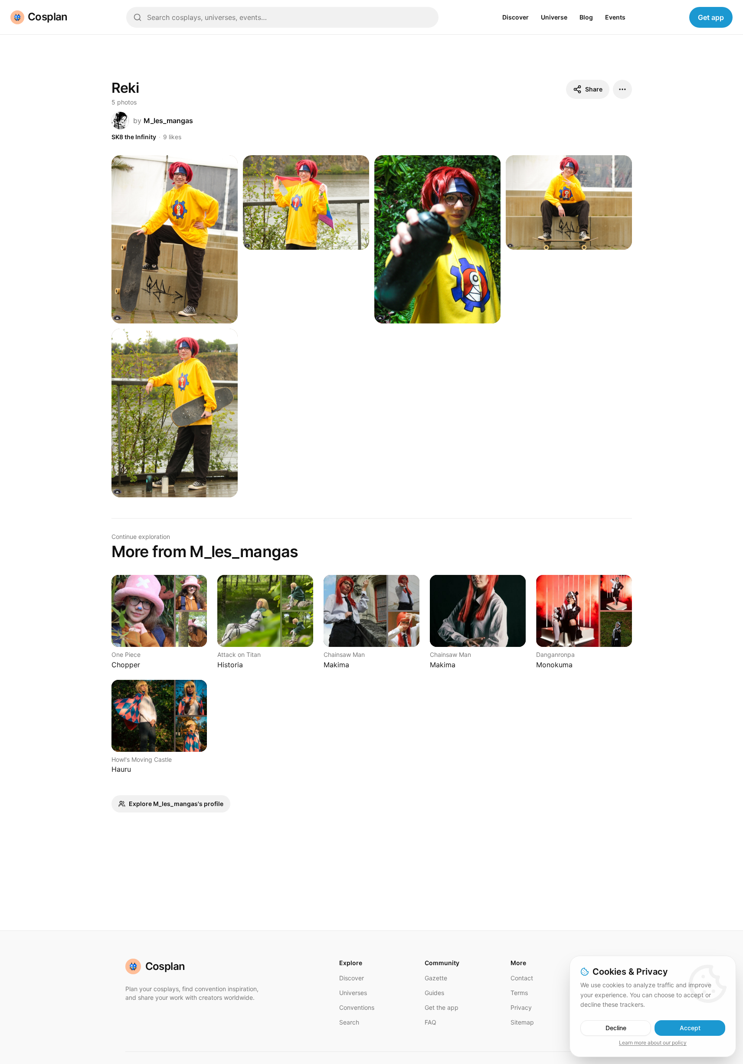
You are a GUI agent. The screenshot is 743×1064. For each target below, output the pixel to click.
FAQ (430, 1022)
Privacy (521, 1007)
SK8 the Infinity (133, 136)
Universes (353, 992)
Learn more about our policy (653, 1042)
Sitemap (522, 1022)
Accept (690, 1027)
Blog (586, 17)
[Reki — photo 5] (174, 413)
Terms (519, 992)
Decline (616, 1027)
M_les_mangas (168, 120)
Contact (522, 978)
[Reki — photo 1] (174, 239)
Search (349, 1022)
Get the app (441, 1007)
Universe (554, 17)
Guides (434, 992)
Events (615, 17)
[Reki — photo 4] (569, 202)
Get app (711, 17)
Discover (515, 17)
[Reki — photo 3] (437, 239)
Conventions (356, 1007)
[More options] (622, 89)
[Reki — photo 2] (306, 202)
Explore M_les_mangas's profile (176, 803)
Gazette (436, 978)
